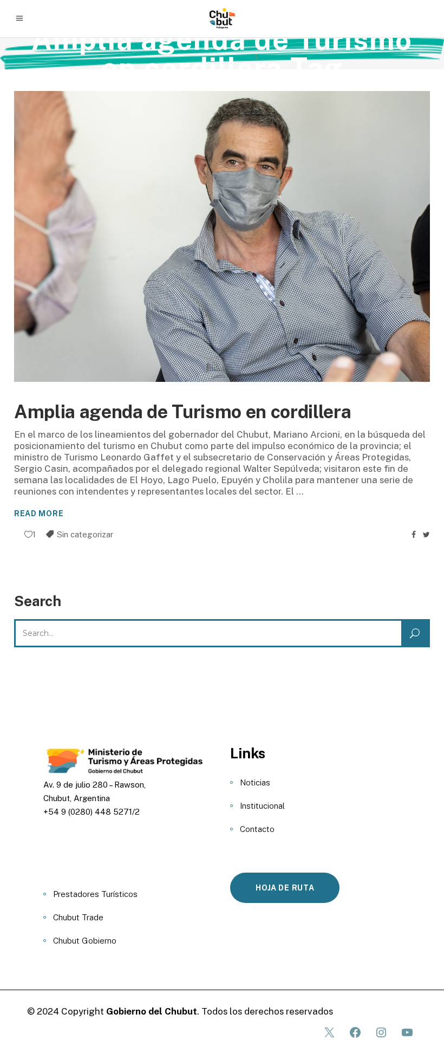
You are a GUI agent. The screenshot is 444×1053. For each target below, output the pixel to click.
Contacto (257, 829)
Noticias (255, 782)
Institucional (262, 805)
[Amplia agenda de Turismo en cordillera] (222, 236)
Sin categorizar (85, 534)
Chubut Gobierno (84, 940)
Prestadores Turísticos (95, 894)
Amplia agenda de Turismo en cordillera (182, 411)
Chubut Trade (78, 917)
